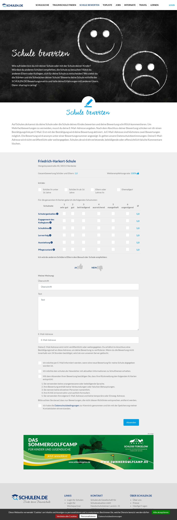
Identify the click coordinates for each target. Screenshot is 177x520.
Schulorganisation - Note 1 (64, 213)
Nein (94, 267)
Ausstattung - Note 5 (113, 242)
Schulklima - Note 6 (127, 228)
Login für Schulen (75, 499)
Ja (75, 267)
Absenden (131, 422)
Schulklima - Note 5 (113, 228)
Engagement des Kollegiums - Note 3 (83, 221)
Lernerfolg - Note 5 (113, 235)
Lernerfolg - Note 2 (72, 235)
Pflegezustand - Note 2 (72, 249)
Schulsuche (42, 5)
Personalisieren (88, 516)
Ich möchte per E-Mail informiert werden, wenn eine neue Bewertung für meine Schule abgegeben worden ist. (89, 364)
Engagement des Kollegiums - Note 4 (99, 221)
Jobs (118, 5)
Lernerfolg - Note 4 (99, 235)
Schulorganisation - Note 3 (83, 213)
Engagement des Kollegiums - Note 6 (127, 221)
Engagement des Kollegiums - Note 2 (72, 221)
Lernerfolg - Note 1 (64, 235)
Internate (130, 5)
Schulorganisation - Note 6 (127, 213)
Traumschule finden (64, 5)
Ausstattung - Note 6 (127, 242)
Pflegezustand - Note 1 (64, 249)
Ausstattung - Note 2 (72, 242)
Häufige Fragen (140, 506)
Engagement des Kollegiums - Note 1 (64, 221)
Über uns (137, 499)
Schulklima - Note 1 (64, 228)
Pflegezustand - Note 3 (83, 249)
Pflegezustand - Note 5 (113, 249)
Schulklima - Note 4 (99, 228)
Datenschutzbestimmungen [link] (110, 516)
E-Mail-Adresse (45, 334)
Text (40, 293)
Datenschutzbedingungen (67, 405)
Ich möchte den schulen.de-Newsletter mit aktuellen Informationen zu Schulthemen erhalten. (87, 371)
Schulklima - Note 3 (83, 228)
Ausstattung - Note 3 (83, 242)
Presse (136, 503)
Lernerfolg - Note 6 (127, 235)
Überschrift (43, 280)
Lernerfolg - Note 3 (83, 235)
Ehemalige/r (127, 189)
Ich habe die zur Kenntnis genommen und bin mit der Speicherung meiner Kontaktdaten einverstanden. (90, 407)
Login (172, 5)
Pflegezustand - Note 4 (99, 249)
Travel (143, 5)
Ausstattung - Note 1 (64, 242)
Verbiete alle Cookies (67, 516)
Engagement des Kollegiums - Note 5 (113, 221)
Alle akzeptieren (161, 512)
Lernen (154, 5)
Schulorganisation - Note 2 (72, 213)
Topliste (107, 5)
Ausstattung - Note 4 (99, 242)
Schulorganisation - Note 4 (99, 213)
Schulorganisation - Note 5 (113, 213)
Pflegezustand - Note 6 (127, 249)
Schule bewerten (89, 5)
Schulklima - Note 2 (72, 228)
